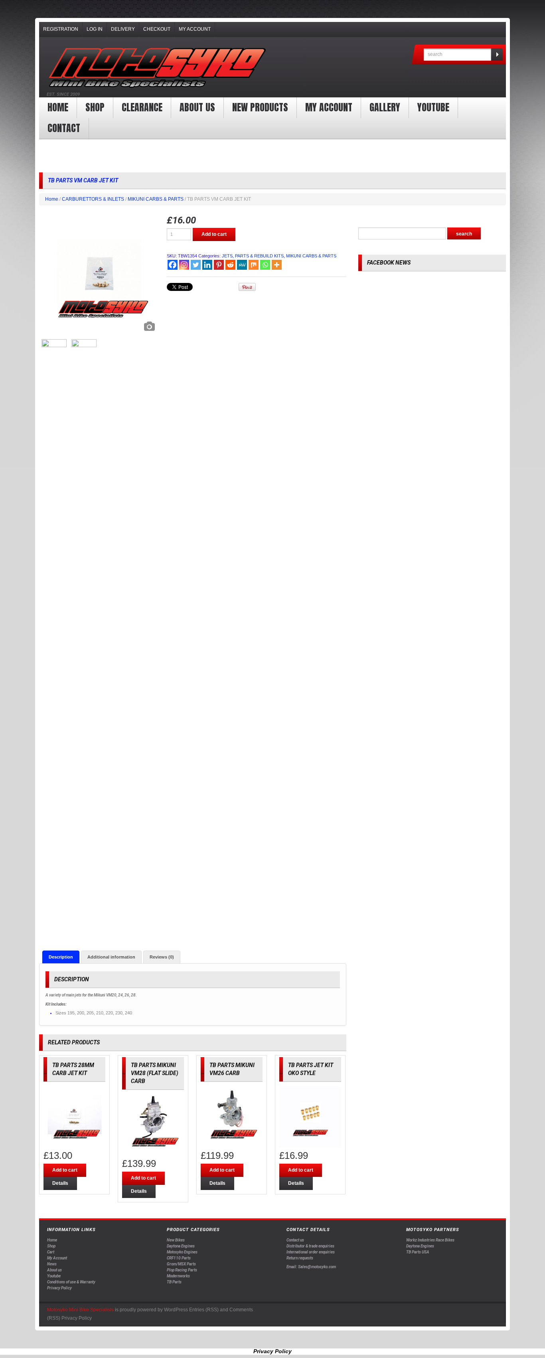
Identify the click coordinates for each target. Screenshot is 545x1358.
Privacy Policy (59, 1288)
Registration (60, 29)
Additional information (111, 957)
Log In (95, 29)
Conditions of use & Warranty (71, 1282)
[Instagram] (184, 265)
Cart (50, 1252)
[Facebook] (173, 265)
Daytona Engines (181, 1246)
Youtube (54, 1276)
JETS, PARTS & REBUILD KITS (253, 255)
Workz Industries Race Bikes (430, 1240)
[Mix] (254, 265)
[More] (277, 265)
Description (61, 957)
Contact (63, 128)
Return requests (299, 1258)
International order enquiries (310, 1252)
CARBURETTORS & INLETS (93, 199)
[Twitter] (196, 265)
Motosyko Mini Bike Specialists (80, 1310)
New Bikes (176, 1240)
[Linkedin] (207, 265)
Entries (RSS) (204, 1310)
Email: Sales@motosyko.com (311, 1267)
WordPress (176, 1310)
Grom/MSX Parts (181, 1264)
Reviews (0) (162, 957)
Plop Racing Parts (182, 1270)
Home (57, 107)
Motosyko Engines (182, 1252)
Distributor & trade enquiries (310, 1246)
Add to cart (214, 234)
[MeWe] (242, 265)
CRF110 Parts (179, 1258)
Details (60, 1183)
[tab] (60, 957)
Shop (95, 107)
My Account (195, 29)
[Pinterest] (219, 265)
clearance (142, 107)
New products (260, 107)
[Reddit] (230, 265)
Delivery (123, 29)
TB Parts (174, 1282)
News (52, 1264)
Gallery (384, 107)
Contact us (295, 1240)
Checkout (156, 29)
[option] (99, 275)
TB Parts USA (417, 1252)
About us (197, 107)
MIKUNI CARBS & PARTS (156, 199)
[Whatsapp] (265, 265)
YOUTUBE (433, 107)
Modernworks (178, 1276)
